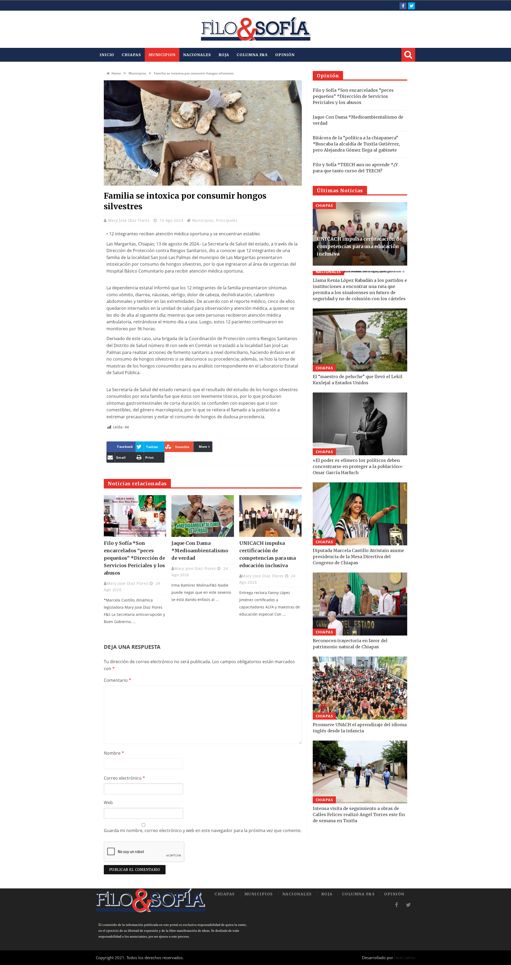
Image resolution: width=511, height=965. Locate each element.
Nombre (114, 753)
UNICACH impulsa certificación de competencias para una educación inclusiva (359, 246)
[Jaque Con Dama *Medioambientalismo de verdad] (202, 516)
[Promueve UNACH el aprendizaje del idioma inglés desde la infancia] (360, 688)
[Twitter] (411, 5)
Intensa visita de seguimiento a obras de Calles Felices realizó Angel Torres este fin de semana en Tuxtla (359, 814)
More (203, 446)
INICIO (107, 54)
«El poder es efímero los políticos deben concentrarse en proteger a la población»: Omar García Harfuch (358, 466)
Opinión (284, 54)
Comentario (117, 680)
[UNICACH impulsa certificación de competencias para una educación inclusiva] (270, 516)
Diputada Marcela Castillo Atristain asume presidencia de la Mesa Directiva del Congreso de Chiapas (358, 556)
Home (116, 73)
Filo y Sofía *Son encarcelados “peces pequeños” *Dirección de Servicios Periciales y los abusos (134, 558)
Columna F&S (252, 54)
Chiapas (131, 54)
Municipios (162, 54)
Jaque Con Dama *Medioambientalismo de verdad (199, 550)
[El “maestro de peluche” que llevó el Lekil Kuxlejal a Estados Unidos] (360, 339)
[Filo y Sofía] (255, 29)
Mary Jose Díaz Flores (129, 220)
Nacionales (197, 54)
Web (108, 802)
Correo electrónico (124, 778)
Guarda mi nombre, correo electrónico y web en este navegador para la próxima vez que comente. (203, 830)
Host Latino (404, 957)
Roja (224, 54)
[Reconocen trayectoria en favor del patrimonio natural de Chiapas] (360, 604)
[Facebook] (402, 5)
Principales (227, 220)
